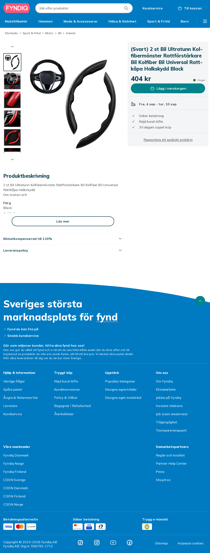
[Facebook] (129, 542)
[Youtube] (113, 542)
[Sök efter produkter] (126, 8)
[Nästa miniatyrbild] (12, 159)
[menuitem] (16, 21)
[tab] (12, 62)
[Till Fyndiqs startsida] (16, 8)
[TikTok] (80, 542)
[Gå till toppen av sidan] (200, 301)
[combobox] (84, 8)
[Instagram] (96, 542)
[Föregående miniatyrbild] (12, 47)
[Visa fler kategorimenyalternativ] (205, 21)
